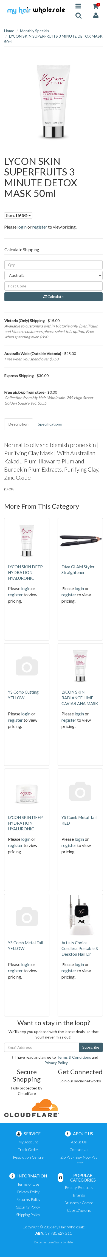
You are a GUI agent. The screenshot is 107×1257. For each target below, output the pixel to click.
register (39, 226)
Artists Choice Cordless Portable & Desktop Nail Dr (79, 948)
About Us (79, 1142)
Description (19, 424)
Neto (69, 1242)
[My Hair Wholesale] (35, 10)
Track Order (28, 1149)
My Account (28, 1142)
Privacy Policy (55, 1062)
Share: (11, 215)
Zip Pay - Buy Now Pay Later (78, 1160)
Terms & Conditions (74, 1057)
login (22, 226)
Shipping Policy (28, 1214)
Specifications (50, 424)
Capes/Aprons (79, 1210)
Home (9, 30)
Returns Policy (28, 1199)
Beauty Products (79, 1187)
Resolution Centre (28, 1157)
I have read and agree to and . (56, 1060)
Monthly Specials (34, 30)
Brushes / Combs (79, 1202)
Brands (79, 1195)
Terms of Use (28, 1184)
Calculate (55, 296)
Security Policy (28, 1207)
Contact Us (78, 1149)
